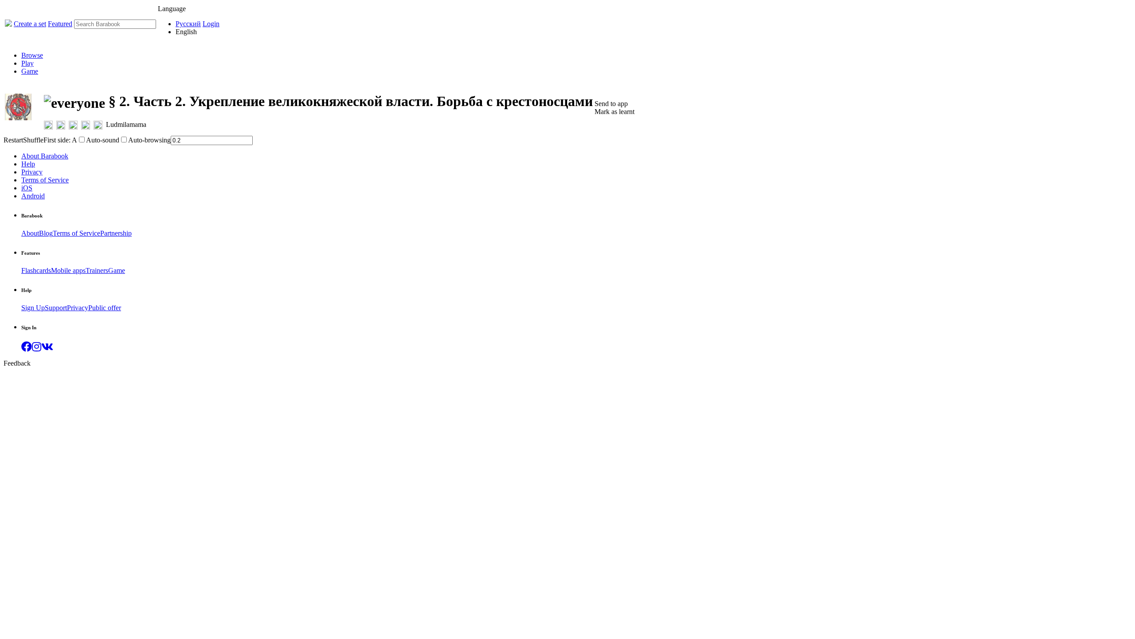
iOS (26, 188)
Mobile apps (68, 270)
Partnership (116, 233)
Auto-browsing (149, 140)
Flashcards (36, 270)
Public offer (104, 308)
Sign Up (33, 308)
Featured (60, 24)
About (30, 233)
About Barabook (44, 156)
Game (29, 71)
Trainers (97, 270)
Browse (32, 55)
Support (56, 308)
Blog (46, 233)
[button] (26, 348)
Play (27, 63)
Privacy (32, 172)
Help (28, 164)
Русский (188, 24)
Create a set (30, 24)
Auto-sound (102, 140)
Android (33, 196)
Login (211, 24)
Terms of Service (45, 180)
